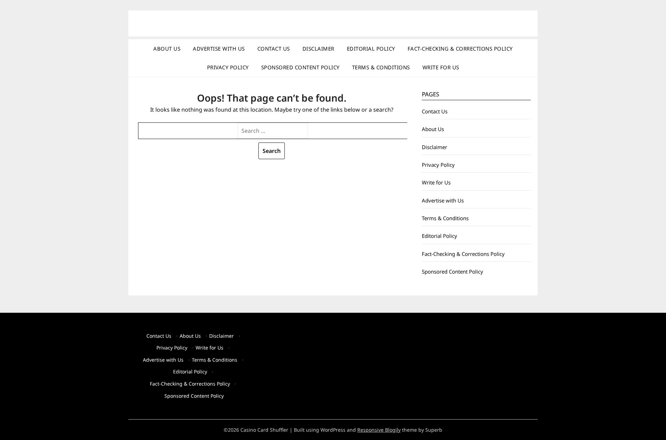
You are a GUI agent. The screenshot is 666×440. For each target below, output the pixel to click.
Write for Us (440, 67)
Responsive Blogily (379, 429)
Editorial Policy (371, 48)
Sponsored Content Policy (300, 67)
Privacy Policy (228, 67)
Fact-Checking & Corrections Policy (460, 48)
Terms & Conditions (381, 67)
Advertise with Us (219, 48)
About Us (166, 48)
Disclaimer (318, 48)
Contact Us (273, 48)
